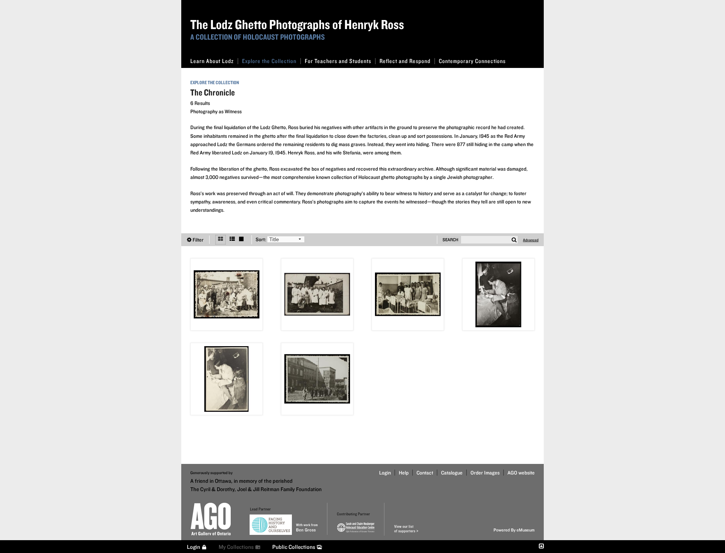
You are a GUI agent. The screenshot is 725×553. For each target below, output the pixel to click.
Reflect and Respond (404, 61)
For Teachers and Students (338, 61)
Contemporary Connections (472, 61)
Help (404, 473)
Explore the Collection (269, 61)
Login (385, 473)
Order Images (485, 473)
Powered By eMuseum (514, 530)
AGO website (521, 473)
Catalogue (452, 473)
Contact (424, 473)
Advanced (530, 239)
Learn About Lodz (212, 61)
